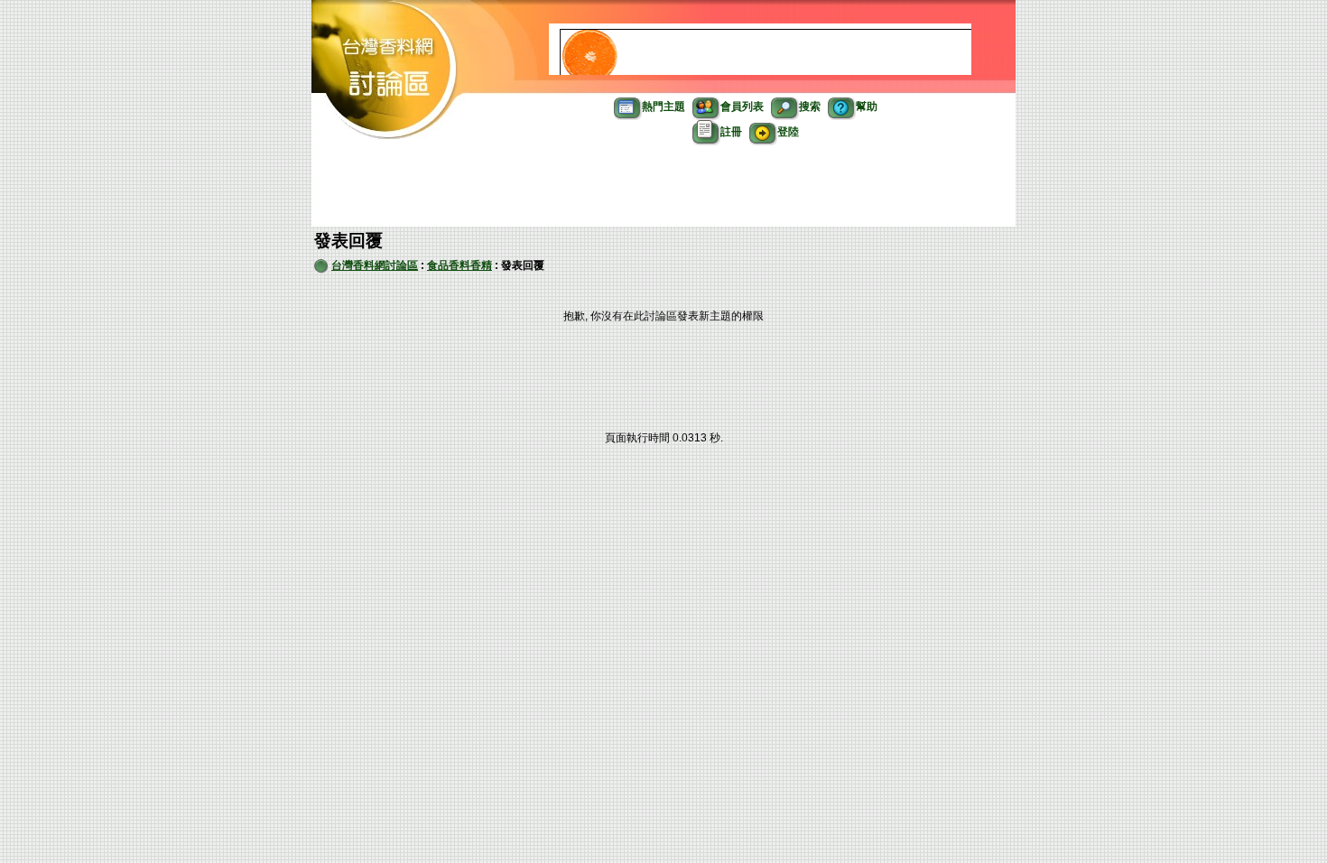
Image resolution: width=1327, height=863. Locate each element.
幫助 (866, 106)
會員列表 (742, 106)
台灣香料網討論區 (374, 265)
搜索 (810, 106)
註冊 (731, 131)
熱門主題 (663, 106)
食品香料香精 (459, 265)
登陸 (788, 131)
